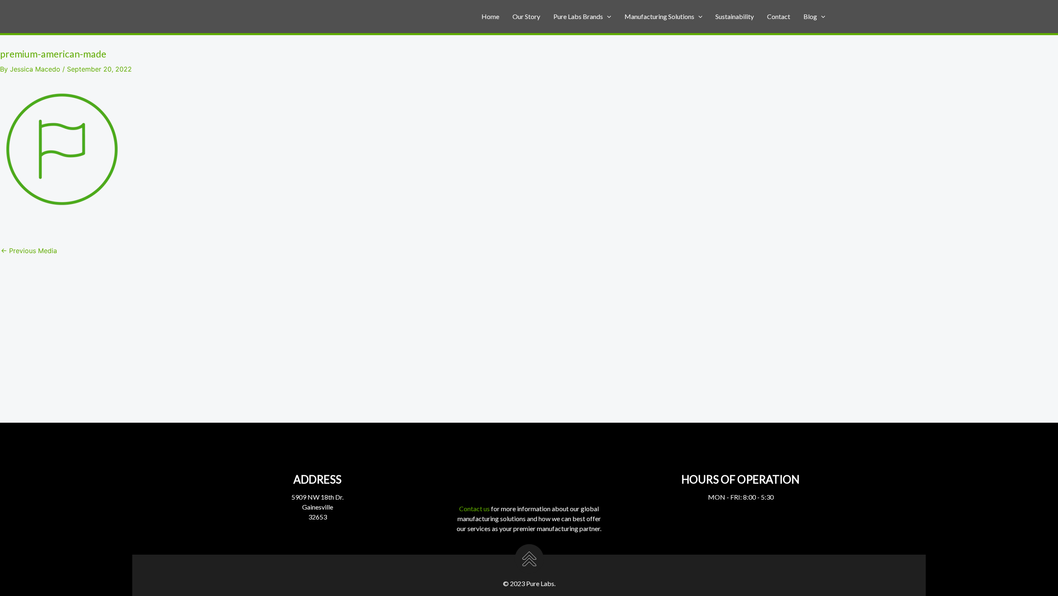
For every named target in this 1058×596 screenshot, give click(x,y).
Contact (778, 16)
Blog (810, 16)
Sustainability (734, 16)
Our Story (526, 16)
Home (490, 16)
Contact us (474, 508)
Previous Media (29, 250)
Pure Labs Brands (578, 16)
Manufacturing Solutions (659, 16)
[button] (607, 16)
